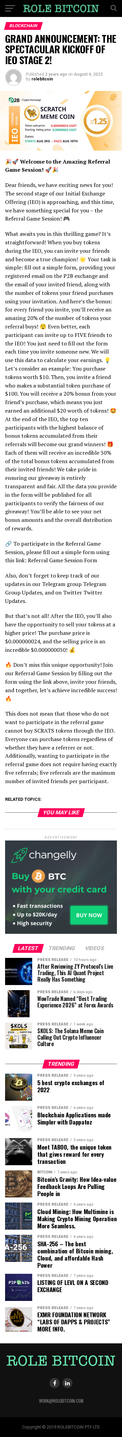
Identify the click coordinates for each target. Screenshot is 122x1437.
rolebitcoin (42, 79)
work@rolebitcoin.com (61, 1401)
